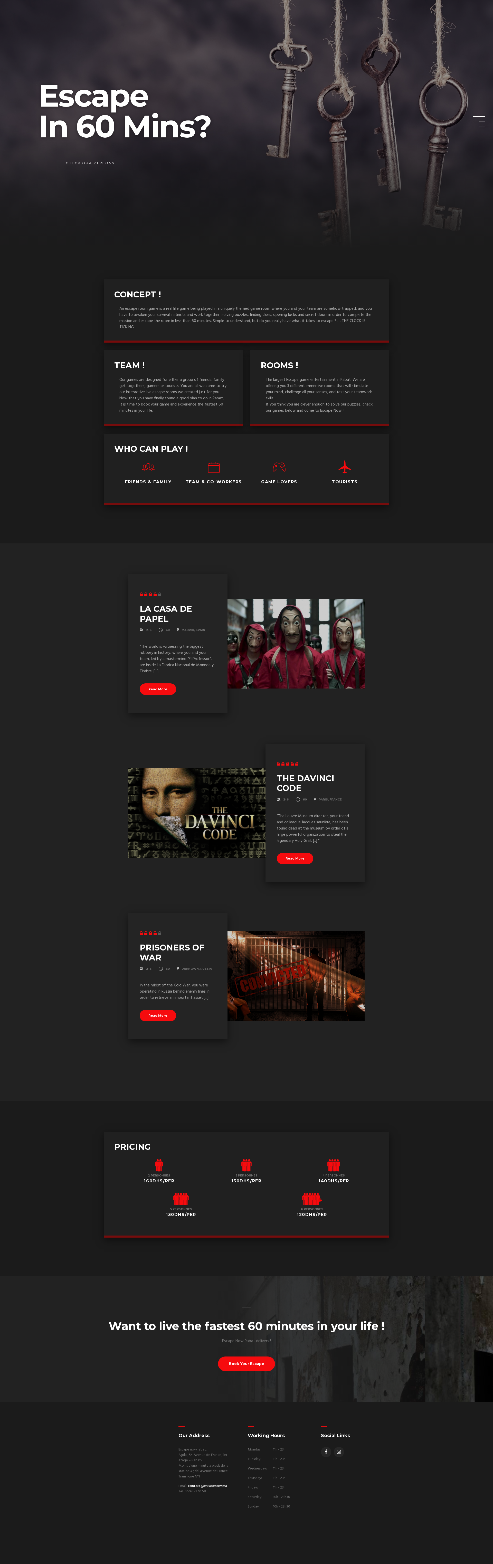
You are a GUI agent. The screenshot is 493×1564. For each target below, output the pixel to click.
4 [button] (476, 133)
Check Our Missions (90, 163)
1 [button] (476, 118)
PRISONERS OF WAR (172, 952)
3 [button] (476, 128)
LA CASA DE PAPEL (166, 614)
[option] (246, 124)
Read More (157, 689)
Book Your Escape (246, 1363)
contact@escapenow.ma (207, 1486)
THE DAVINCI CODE (305, 783)
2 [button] (476, 123)
